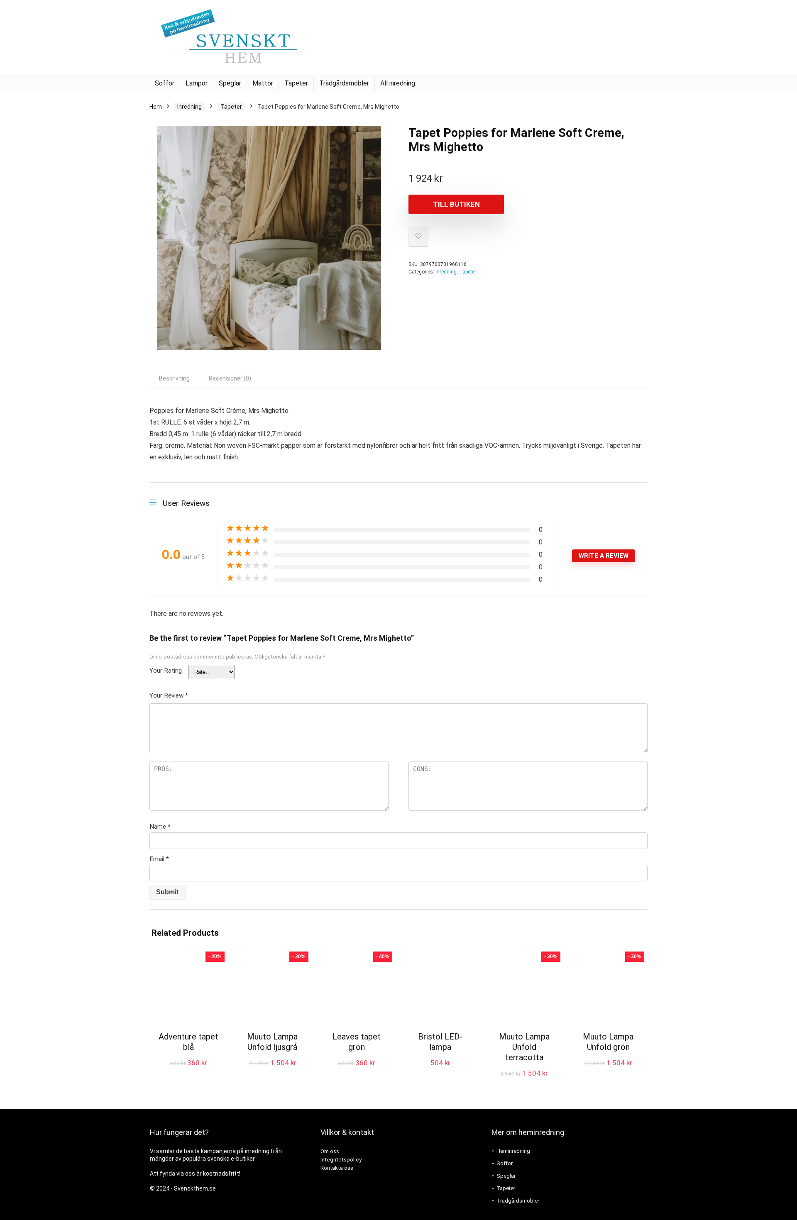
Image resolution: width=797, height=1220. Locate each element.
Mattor (262, 83)
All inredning (397, 83)
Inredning (189, 106)
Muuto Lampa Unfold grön (608, 1042)
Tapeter (296, 83)
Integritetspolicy (341, 1160)
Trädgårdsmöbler (344, 83)
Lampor (197, 83)
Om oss (329, 1151)
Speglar (230, 83)
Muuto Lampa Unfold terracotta (524, 1047)
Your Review (168, 695)
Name (160, 826)
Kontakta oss (336, 1168)
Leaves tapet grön (356, 1042)
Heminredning (513, 1151)
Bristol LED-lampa (440, 1042)
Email (159, 859)
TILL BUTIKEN (456, 204)
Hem (155, 106)
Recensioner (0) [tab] (230, 378)
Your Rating (165, 670)
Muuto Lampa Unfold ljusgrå (272, 1042)
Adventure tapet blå (188, 1042)
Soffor (164, 83)
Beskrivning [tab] (174, 378)
